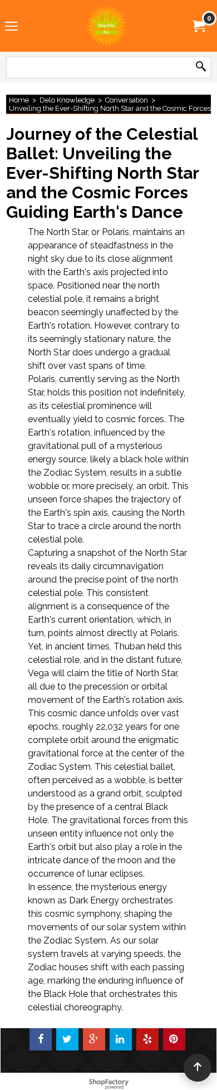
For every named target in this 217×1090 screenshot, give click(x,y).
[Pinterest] (174, 1039)
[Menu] (11, 26)
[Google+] (94, 1039)
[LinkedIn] (121, 1039)
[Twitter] (67, 1039)
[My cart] (198, 25)
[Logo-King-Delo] (106, 26)
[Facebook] (40, 1039)
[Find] (201, 67)
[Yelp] (147, 1039)
